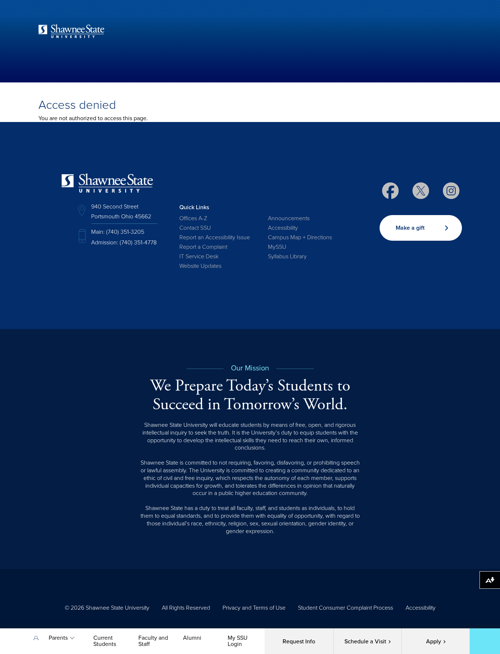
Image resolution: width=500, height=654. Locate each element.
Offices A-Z (193, 218)
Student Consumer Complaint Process (345, 607)
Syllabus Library (287, 256)
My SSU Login (237, 641)
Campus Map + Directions (300, 237)
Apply (433, 641)
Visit (365, 641)
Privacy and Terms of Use (254, 607)
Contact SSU (195, 228)
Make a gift (410, 228)
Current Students (104, 641)
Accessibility (283, 228)
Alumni (192, 638)
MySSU (277, 247)
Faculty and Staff (153, 641)
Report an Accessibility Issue (214, 237)
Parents (58, 638)
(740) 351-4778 (138, 242)
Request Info (299, 641)
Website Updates (200, 266)
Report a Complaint (203, 247)
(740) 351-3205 (125, 232)
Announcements (289, 218)
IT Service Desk (199, 256)
